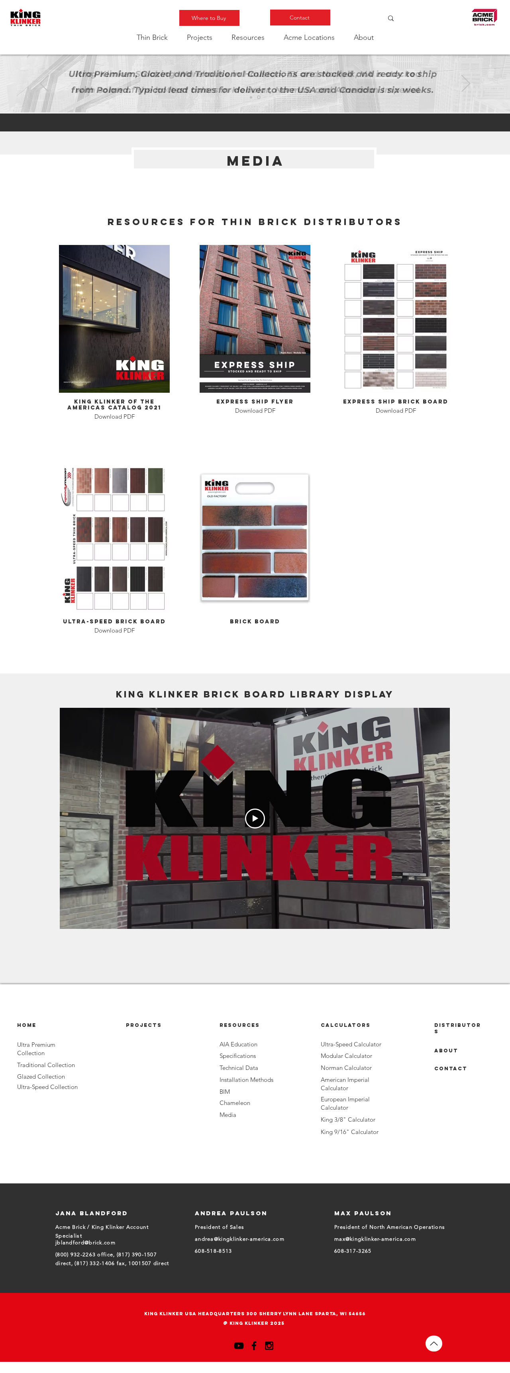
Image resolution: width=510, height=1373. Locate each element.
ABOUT (446, 1051)
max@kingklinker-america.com (375, 1239)
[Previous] (44, 84)
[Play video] (255, 819)
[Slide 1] (251, 97)
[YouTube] (239, 1345)
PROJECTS (144, 1025)
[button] (152, 37)
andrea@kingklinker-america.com (239, 1239)
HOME (26, 1025)
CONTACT (450, 1068)
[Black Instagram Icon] (269, 1345)
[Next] (465, 84)
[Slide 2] (259, 97)
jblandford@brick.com (85, 1243)
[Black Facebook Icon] (254, 1345)
